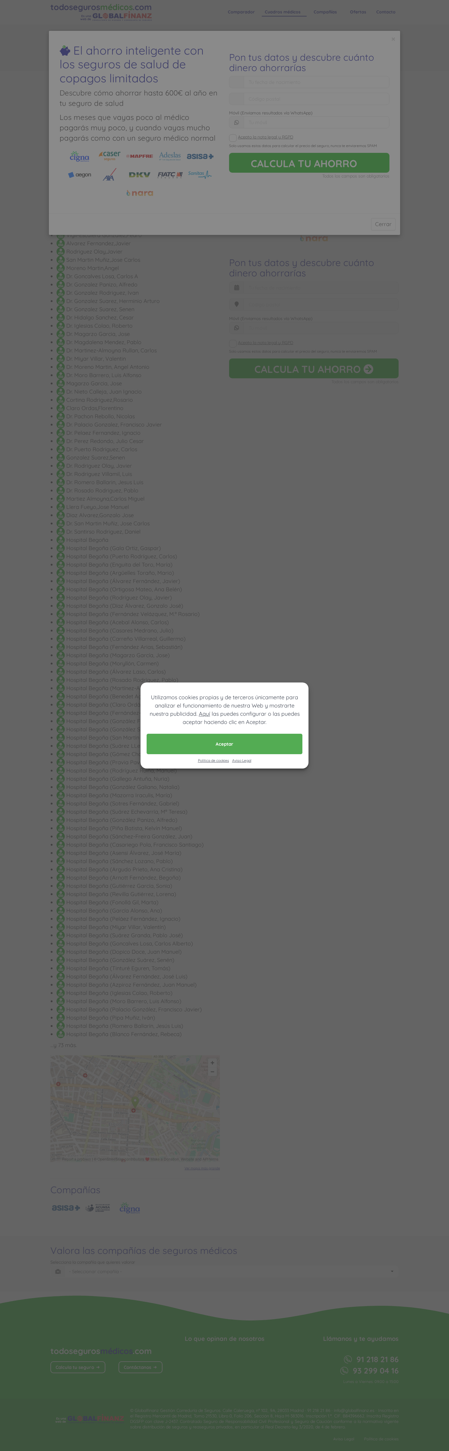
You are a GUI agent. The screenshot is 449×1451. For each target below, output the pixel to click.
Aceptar (224, 744)
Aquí (204, 713)
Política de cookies (213, 760)
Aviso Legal (241, 760)
